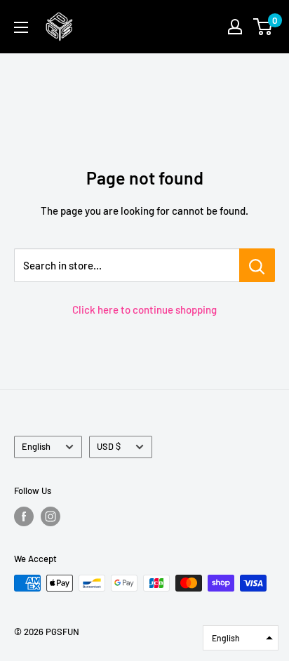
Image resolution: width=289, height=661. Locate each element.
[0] (263, 26)
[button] (240, 637)
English (36, 446)
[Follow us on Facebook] (24, 516)
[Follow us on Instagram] (50, 516)
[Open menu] (21, 27)
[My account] (235, 26)
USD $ (109, 446)
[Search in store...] (257, 265)
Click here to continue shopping (144, 309)
